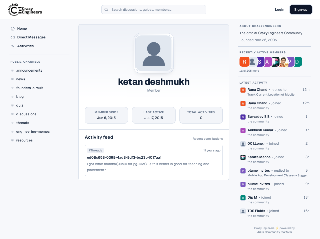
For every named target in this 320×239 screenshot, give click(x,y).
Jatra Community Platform (274, 232)
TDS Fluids (256, 211)
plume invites (259, 170)
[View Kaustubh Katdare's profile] (282, 62)
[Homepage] (25, 9)
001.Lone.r (256, 143)
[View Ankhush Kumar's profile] (267, 62)
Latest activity (254, 82)
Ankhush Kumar (261, 130)
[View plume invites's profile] (289, 62)
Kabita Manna (259, 157)
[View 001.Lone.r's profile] (252, 62)
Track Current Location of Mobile (271, 95)
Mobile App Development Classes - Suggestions (279, 175)
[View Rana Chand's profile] (245, 62)
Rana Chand (258, 89)
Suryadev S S (259, 116)
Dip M (252, 197)
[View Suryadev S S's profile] (259, 62)
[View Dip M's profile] (297, 62)
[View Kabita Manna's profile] (275, 62)
